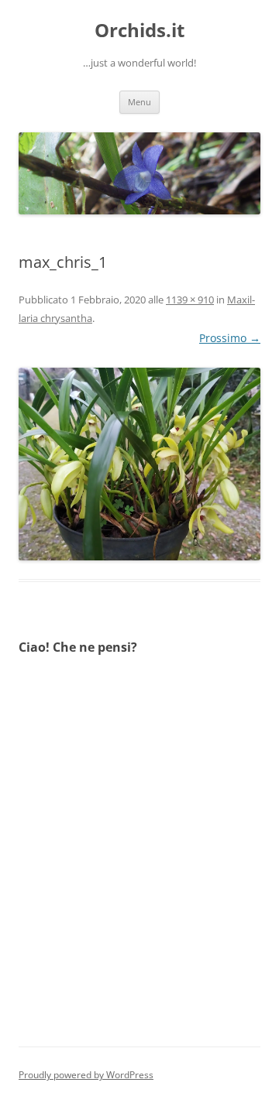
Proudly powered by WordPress (86, 1074)
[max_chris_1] (139, 464)
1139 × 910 (190, 300)
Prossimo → (229, 338)
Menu (139, 102)
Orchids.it (139, 31)
